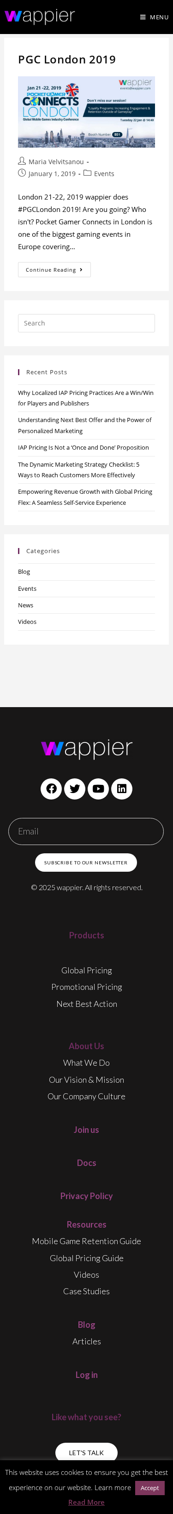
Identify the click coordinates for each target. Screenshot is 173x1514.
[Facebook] (51, 789)
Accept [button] (150, 1488)
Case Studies (86, 1291)
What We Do (86, 1062)
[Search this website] (86, 322)
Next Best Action (86, 1004)
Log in (87, 1375)
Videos (27, 621)
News (25, 605)
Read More (86, 1502)
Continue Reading (58, 267)
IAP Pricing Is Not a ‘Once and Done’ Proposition (83, 447)
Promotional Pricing (86, 987)
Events (104, 173)
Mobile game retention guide (86, 1241)
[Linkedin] (121, 789)
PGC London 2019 (67, 59)
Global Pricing (86, 970)
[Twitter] (74, 789)
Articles (86, 1341)
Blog (24, 571)
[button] (86, 1453)
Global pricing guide (87, 1258)
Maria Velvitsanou (56, 161)
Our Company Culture (86, 1096)
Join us (86, 1130)
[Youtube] (98, 789)
